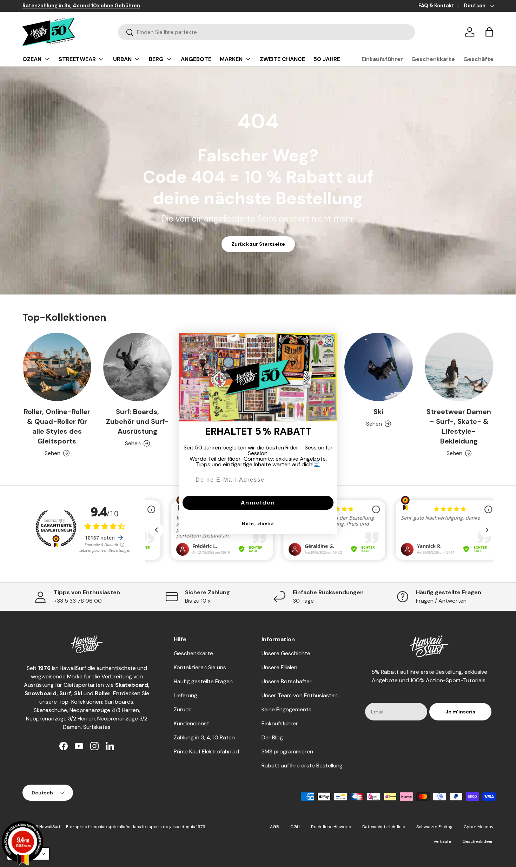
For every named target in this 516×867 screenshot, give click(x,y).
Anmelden (258, 502)
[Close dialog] (329, 340)
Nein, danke (258, 524)
